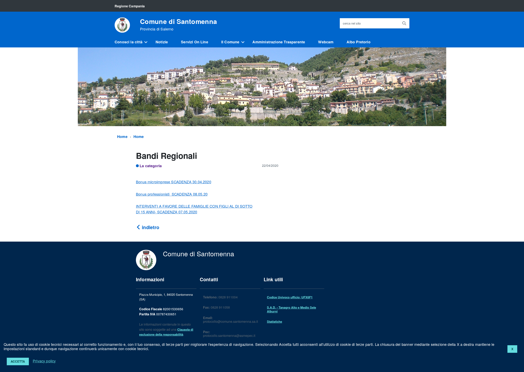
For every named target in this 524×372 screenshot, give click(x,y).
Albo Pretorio (358, 42)
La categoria (151, 165)
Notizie (162, 42)
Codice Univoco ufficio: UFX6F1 (290, 297)
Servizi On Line (194, 42)
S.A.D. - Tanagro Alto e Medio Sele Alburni (291, 309)
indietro (150, 227)
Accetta (18, 361)
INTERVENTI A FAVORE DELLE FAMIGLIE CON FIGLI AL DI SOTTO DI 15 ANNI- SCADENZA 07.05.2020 (194, 208)
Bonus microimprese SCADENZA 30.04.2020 (173, 181)
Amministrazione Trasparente (278, 42)
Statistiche (274, 321)
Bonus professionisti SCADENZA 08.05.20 (172, 194)
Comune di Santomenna (178, 24)
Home (122, 136)
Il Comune (230, 42)
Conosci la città (128, 42)
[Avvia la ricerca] (404, 23)
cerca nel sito (352, 23)
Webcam (325, 42)
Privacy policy (44, 360)
